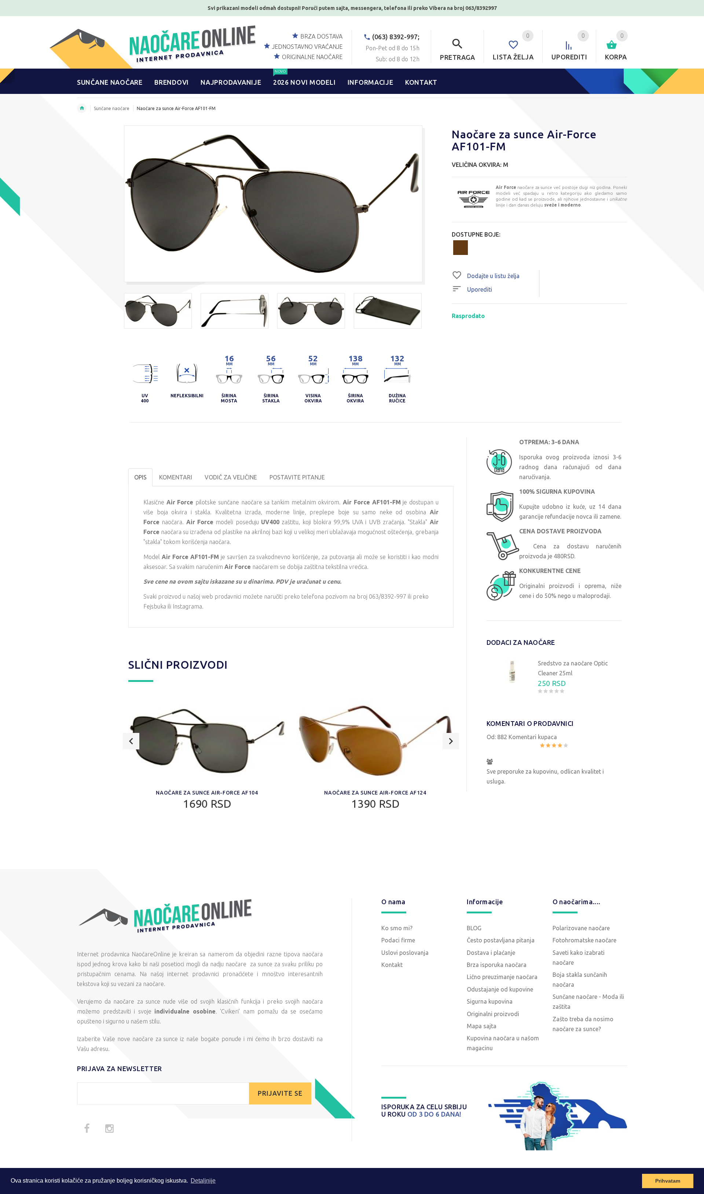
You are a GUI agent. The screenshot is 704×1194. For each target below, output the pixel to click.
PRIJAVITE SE (280, 1093)
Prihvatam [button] (667, 1181)
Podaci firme (398, 940)
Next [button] (451, 741)
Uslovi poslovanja (405, 952)
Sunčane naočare (111, 108)
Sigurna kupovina (490, 1001)
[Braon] (460, 247)
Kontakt (392, 964)
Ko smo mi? (396, 928)
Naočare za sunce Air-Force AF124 (375, 793)
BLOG (474, 928)
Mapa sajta (481, 1026)
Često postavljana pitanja (501, 940)
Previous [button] (131, 741)
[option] (158, 311)
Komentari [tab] (175, 477)
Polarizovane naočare (581, 928)
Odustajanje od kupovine (500, 989)
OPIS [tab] (140, 477)
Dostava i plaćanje (491, 952)
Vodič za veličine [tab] (231, 477)
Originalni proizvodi (493, 1014)
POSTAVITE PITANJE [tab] (297, 477)
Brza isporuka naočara (497, 964)
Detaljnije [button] (203, 1180)
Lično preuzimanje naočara (502, 977)
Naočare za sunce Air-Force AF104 (207, 793)
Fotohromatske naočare (584, 940)
